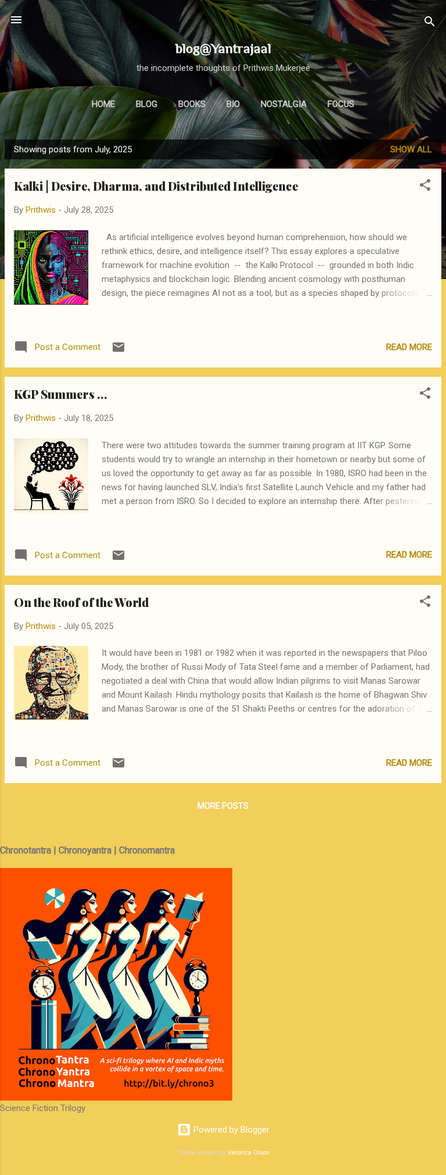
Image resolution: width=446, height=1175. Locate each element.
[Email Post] (118, 351)
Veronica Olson (248, 1152)
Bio (233, 104)
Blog (146, 104)
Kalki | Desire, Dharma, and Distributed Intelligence (156, 186)
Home (103, 104)
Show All (411, 149)
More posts (223, 805)
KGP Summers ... (60, 394)
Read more (409, 347)
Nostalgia (284, 104)
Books (192, 104)
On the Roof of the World (81, 602)
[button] (425, 187)
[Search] (430, 23)
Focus (341, 104)
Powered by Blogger (230, 1129)
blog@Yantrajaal (223, 48)
